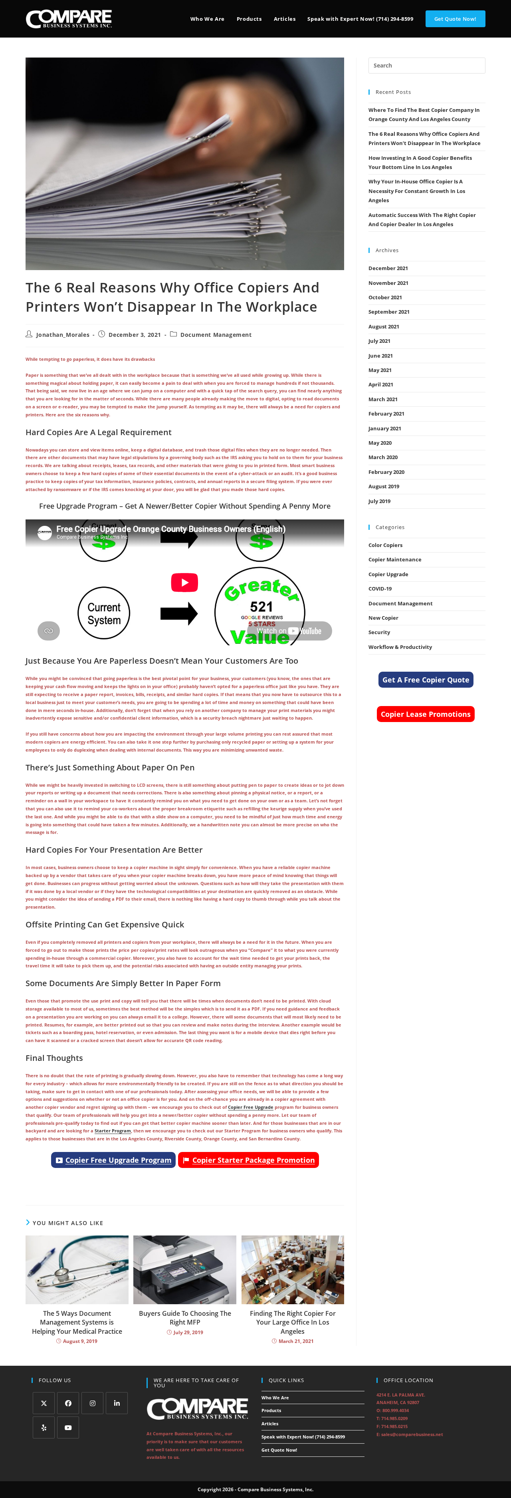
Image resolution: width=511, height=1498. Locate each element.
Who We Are (275, 1398)
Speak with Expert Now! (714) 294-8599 (303, 1437)
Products (271, 1410)
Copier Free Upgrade (250, 1107)
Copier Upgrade (388, 574)
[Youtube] (68, 1427)
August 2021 (383, 326)
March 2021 (383, 399)
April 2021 (380, 384)
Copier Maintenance (395, 559)
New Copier (383, 617)
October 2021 (385, 297)
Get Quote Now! (279, 1450)
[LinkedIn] (117, 1403)
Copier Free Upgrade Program (118, 1160)
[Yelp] (44, 1427)
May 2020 (380, 442)
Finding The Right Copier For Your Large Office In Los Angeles (293, 1322)
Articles (269, 1423)
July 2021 (379, 340)
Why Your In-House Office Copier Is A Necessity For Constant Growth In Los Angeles (416, 191)
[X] (44, 1403)
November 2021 (388, 282)
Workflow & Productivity (400, 647)
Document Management (216, 334)
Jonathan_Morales (63, 334)
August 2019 (383, 486)
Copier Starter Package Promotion (253, 1160)
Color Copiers (385, 545)
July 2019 (379, 501)
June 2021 (380, 355)
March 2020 (383, 457)
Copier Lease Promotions (426, 714)
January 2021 (384, 428)
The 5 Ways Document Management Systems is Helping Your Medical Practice (77, 1322)
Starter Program (113, 1131)
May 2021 (380, 370)
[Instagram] (92, 1403)
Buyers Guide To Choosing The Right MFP (185, 1318)
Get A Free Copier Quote (425, 679)
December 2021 (388, 268)
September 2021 (389, 311)
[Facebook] (68, 1403)
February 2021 (386, 413)
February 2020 (386, 471)
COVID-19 (380, 588)
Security (379, 632)
